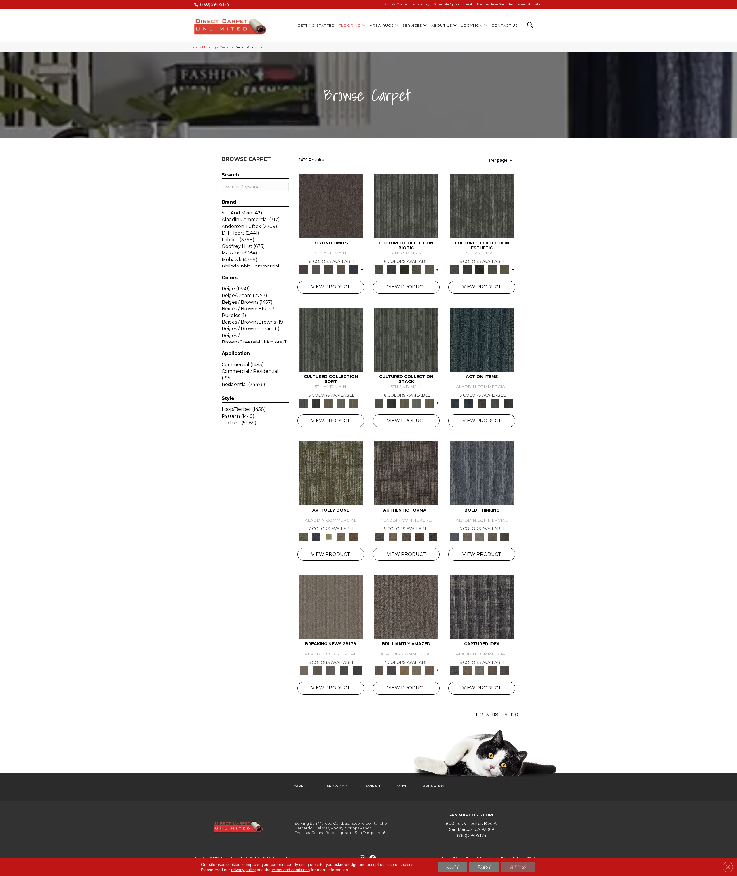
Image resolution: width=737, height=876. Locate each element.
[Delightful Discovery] (331, 473)
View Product (330, 287)
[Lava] (479, 536)
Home (194, 47)
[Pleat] (341, 403)
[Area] (331, 205)
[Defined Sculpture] (392, 536)
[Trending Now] (331, 606)
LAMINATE (372, 786)
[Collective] (404, 269)
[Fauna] (341, 269)
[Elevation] (328, 269)
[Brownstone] (482, 403)
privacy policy (243, 869)
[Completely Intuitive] (404, 670)
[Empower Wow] (416, 670)
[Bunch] (316, 403)
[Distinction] (429, 269)
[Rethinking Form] (420, 536)
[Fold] (328, 403)
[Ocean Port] (468, 403)
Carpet (225, 47)
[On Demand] (344, 670)
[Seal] (504, 536)
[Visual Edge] (406, 473)
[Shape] (482, 473)
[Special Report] (317, 670)
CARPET (300, 786)
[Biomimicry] (406, 205)
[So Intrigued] (406, 606)
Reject (484, 867)
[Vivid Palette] (353, 536)
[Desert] (316, 269)
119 (504, 714)
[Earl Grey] (495, 403)
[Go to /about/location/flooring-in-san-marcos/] (471, 826)
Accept (452, 867)
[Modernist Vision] (328, 536)
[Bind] (331, 339)
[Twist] (353, 403)
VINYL (402, 786)
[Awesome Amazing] (341, 536)
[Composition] (416, 269)
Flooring (209, 47)
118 (495, 714)
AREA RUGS (433, 786)
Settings (518, 867)
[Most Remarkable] (316, 536)
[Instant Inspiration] (429, 670)
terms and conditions (291, 869)
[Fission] (492, 536)
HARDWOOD (335, 786)
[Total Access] (357, 670)
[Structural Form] (433, 536)
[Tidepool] (482, 339)
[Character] (391, 269)
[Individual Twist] (406, 536)
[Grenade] (467, 536)
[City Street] (508, 403)
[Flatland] (353, 269)
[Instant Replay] (331, 670)
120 (514, 714)
